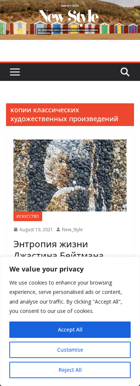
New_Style (72, 229)
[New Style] (70, 8)
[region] (70, 321)
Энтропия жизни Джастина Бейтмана (58, 249)
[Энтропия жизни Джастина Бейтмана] (70, 175)
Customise (70, 349)
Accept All (70, 329)
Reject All (70, 369)
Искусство (27, 216)
